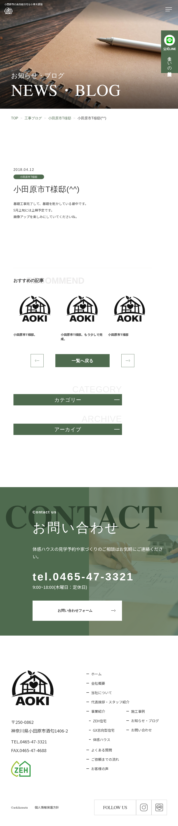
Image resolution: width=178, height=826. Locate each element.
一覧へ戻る (82, 360)
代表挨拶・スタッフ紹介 (110, 701)
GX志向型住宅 (104, 730)
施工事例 (138, 711)
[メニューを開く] (169, 9)
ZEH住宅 (100, 720)
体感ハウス (101, 739)
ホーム (96, 673)
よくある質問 (101, 750)
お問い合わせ (141, 730)
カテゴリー (67, 400)
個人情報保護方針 (47, 807)
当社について (101, 692)
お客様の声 (100, 768)
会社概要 (98, 683)
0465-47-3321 (93, 577)
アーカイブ (67, 429)
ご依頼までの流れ (105, 759)
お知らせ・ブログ (145, 720)
